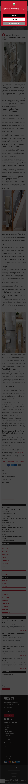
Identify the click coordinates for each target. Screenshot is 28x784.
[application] (14, 392)
